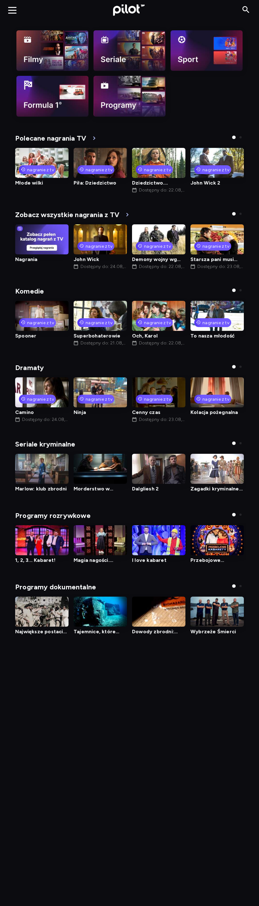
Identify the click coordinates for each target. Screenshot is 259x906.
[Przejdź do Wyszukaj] (246, 10)
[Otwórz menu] (12, 10)
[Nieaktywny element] (52, 50)
